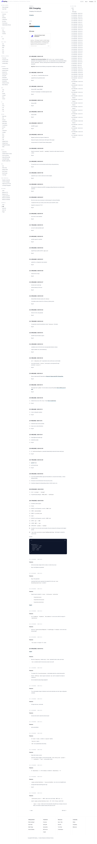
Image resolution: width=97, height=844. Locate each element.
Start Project (4, 123)
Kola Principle (4, 173)
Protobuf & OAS (5, 59)
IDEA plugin (74, 11)
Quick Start (30, 824)
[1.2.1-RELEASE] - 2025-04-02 (76, 56)
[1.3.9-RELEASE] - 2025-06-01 (76, 33)
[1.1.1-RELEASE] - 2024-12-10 (76, 65)
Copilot (44, 831)
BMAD (3, 45)
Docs (86, 1)
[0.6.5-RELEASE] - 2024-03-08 (77, 120)
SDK (3, 206)
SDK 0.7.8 (4, 210)
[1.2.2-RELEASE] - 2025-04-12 (76, 54)
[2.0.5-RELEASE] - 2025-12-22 (76, 18)
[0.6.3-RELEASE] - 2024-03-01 (77, 124)
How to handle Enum (52, 400)
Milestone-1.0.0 (5, 192)
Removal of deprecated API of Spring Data (54, 376)
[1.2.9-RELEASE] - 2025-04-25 (77, 47)
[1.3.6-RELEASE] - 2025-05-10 (76, 38)
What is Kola (4, 167)
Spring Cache (4, 73)
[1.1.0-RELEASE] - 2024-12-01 (76, 67)
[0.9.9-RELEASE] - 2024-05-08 (77, 74)
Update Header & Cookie (7, 153)
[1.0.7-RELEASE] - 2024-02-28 (77, 70)
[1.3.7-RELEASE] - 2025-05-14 (76, 36)
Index (3, 190)
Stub (3, 52)
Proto (3, 105)
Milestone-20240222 (6, 199)
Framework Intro (5, 68)
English (30, 651)
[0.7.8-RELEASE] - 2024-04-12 (77, 99)
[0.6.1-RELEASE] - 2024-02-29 (77, 128)
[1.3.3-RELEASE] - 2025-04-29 (77, 43)
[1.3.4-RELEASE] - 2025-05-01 (76, 42)
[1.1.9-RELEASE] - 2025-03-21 (76, 58)
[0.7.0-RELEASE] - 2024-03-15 (77, 113)
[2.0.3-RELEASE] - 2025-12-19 (76, 20)
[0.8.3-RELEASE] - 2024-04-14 (77, 92)
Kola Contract (4, 171)
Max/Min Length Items (6, 160)
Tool (3, 111)
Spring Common (5, 70)
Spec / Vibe (60, 822)
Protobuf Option (5, 61)
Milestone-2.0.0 (5, 194)
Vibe (3, 89)
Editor (3, 146)
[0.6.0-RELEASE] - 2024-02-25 (77, 131)
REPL (3, 47)
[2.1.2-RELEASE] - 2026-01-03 (76, 17)
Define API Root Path (6, 157)
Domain (3, 93)
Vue (3, 107)
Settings (3, 31)
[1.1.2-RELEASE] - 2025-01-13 (76, 63)
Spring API (4, 75)
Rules (3, 15)
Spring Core (4, 72)
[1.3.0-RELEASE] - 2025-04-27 (77, 45)
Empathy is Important (6, 180)
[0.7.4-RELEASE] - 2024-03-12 (76, 106)
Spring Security (5, 79)
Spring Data (4, 77)
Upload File (4, 151)
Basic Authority (5, 84)
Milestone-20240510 (6, 197)
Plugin (3, 211)
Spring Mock (4, 81)
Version (3, 98)
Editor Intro (4, 116)
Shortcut (3, 119)
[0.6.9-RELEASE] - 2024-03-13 (77, 117)
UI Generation (60, 829)
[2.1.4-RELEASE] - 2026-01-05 (76, 13)
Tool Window (4, 125)
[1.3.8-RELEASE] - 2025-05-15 (76, 34)
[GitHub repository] (95, 1)
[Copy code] (65, 540)
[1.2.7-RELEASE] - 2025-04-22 (77, 51)
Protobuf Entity (5, 63)
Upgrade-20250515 (6, 195)
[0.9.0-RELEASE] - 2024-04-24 (77, 81)
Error (3, 134)
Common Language (5, 181)
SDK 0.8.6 (4, 208)
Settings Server (5, 141)
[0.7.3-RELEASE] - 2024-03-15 (76, 110)
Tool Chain (4, 174)
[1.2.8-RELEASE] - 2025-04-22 (77, 49)
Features (73, 79)
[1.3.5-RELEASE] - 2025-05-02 (77, 40)
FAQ (3, 118)
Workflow (4, 17)
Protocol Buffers (31, 829)
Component (4, 130)
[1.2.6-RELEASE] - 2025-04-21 (76, 52)
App (3, 109)
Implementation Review (6, 24)
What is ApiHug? (5, 7)
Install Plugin (4, 121)
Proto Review (4, 23)
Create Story (4, 19)
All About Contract (5, 82)
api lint (32, 462)
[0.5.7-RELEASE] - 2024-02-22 (77, 135)
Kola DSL (59, 824)
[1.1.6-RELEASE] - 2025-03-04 (76, 61)
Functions (4, 33)
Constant (4, 95)
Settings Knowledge (6, 144)
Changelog (91, 1)
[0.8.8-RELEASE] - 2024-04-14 (77, 85)
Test (3, 139)
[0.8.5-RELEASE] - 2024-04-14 (77, 88)
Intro (3, 30)
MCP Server (45, 829)
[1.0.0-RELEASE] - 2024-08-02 (77, 72)
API (2, 91)
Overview (4, 14)
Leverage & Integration (6, 185)
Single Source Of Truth (6, 183)
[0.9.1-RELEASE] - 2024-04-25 (77, 77)
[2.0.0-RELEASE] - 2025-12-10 (76, 24)
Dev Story (4, 21)
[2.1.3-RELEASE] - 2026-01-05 (76, 15)
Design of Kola (5, 169)
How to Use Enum (5, 155)
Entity (3, 135)
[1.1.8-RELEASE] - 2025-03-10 (76, 60)
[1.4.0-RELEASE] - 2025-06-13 (76, 31)
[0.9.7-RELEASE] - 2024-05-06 (77, 76)
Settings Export (5, 143)
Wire (3, 51)
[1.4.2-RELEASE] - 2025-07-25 (77, 29)
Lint (3, 49)
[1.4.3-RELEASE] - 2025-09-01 (76, 27)
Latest (72, 8)
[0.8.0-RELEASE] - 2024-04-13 (77, 95)
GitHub (74, 822)
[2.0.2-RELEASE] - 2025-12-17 (76, 22)
